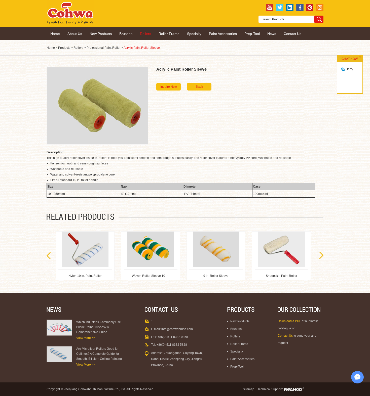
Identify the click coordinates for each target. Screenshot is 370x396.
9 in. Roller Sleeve (150, 276)
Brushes (125, 34)
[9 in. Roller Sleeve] (150, 249)
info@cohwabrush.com (177, 329)
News (271, 34)
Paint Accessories (223, 34)
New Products (101, 34)
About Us (74, 34)
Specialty (194, 34)
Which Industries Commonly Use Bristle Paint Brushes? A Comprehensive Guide (98, 327)
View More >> (85, 338)
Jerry (349, 69)
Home (55, 34)
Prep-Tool (252, 34)
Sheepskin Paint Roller (216, 276)
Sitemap (248, 389)
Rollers (145, 34)
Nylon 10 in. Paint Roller (281, 276)
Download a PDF (290, 321)
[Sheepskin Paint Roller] (216, 249)
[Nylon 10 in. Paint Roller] (281, 249)
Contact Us (292, 34)
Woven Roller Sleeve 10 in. (85, 276)
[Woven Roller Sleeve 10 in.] (85, 249)
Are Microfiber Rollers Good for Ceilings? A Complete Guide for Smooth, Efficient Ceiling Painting (99, 354)
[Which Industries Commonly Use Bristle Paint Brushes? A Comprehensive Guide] (59, 328)
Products (64, 48)
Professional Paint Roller (104, 48)
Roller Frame (169, 34)
